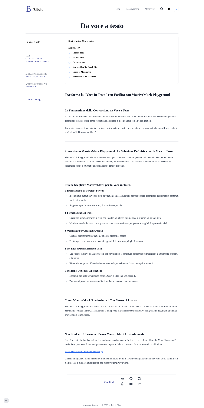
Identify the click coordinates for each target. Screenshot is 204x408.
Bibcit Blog (116, 405)
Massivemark (132, 9)
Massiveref (150, 9)
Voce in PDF (78, 57)
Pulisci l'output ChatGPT (36, 76)
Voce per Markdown (82, 72)
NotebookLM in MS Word (84, 77)
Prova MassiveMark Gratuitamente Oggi (84, 351)
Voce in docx (78, 53)
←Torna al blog (33, 99)
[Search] (162, 9)
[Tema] (169, 9)
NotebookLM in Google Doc (85, 67)
